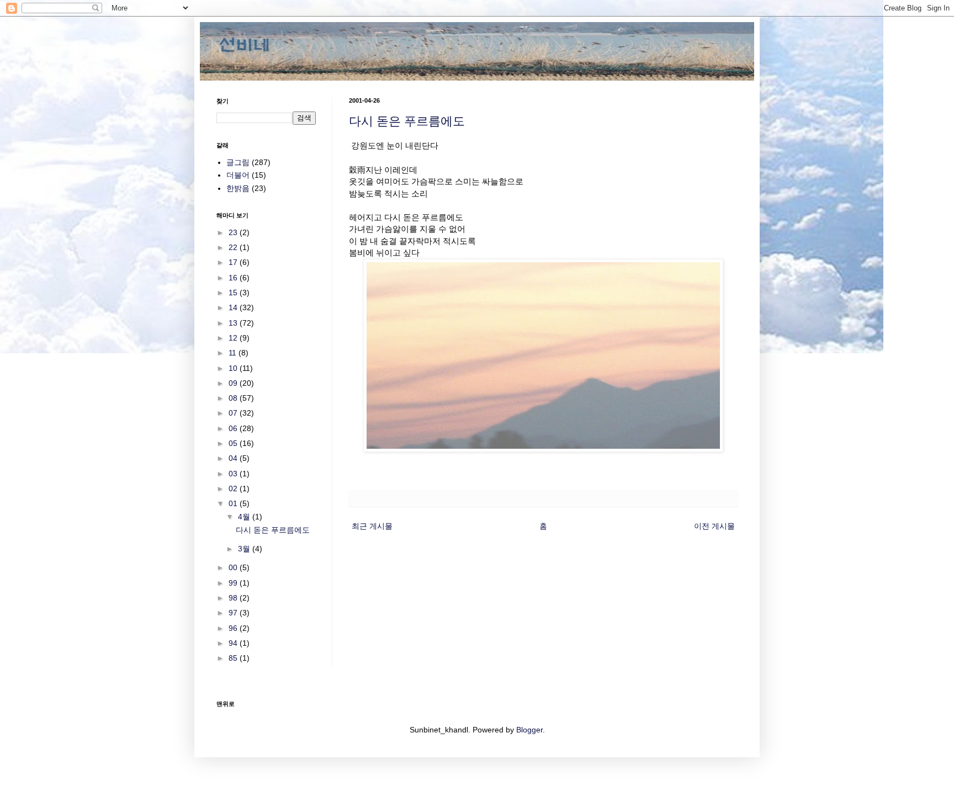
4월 (245, 516)
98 (234, 597)
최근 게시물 (372, 526)
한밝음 (238, 188)
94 (234, 643)
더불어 (238, 175)
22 (234, 247)
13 (234, 322)
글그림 (238, 162)
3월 (245, 548)
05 (234, 443)
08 (234, 398)
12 (234, 337)
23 (234, 232)
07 (234, 412)
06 (234, 428)
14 (234, 307)
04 (234, 458)
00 (234, 567)
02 (234, 488)
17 (234, 262)
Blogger (529, 729)
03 (234, 473)
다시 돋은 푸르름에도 (407, 121)
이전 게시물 (714, 526)
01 (234, 503)
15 (234, 292)
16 (234, 277)
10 (234, 368)
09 (234, 383)
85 (234, 658)
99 (234, 582)
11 (234, 352)
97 (234, 612)
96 (234, 628)
